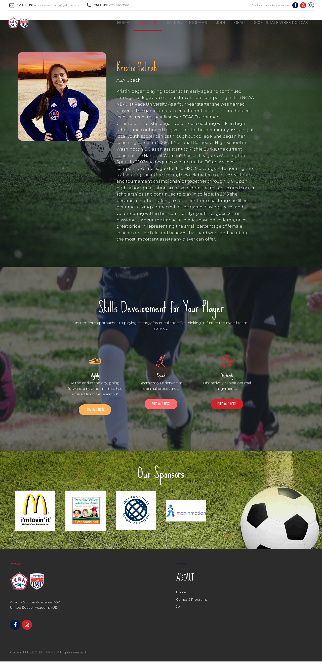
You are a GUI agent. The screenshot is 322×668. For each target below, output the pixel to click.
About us (147, 22)
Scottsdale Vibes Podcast (282, 22)
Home (123, 22)
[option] (35, 511)
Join (220, 22)
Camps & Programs (187, 22)
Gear (239, 22)
